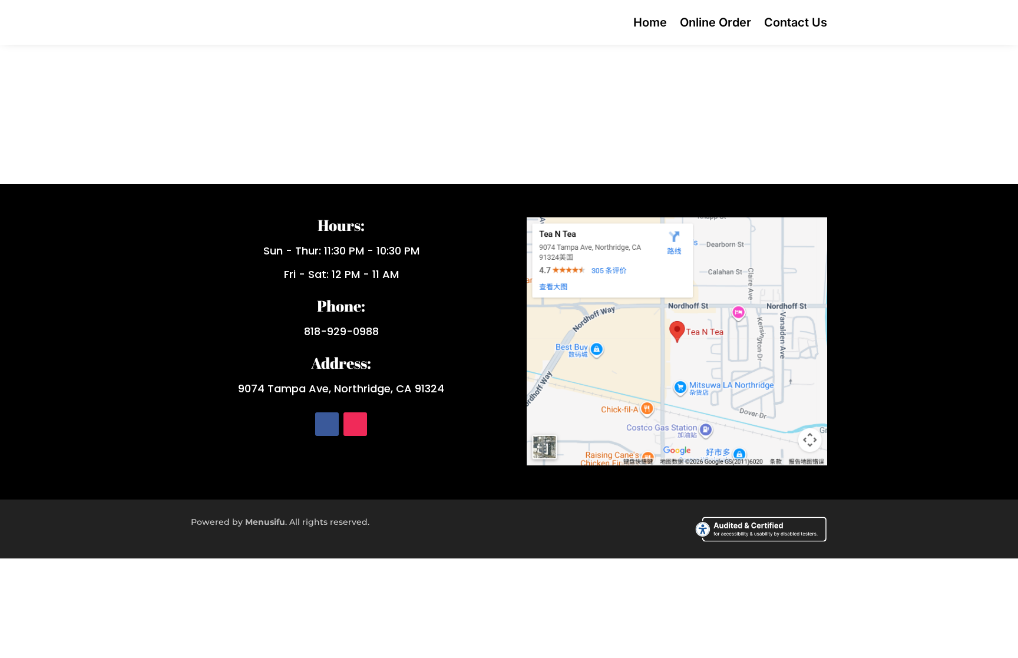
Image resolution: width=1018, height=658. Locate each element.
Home (650, 22)
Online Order (715, 22)
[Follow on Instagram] (355, 424)
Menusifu (265, 522)
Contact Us (795, 22)
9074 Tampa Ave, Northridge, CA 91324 (341, 388)
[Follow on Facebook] (327, 424)
